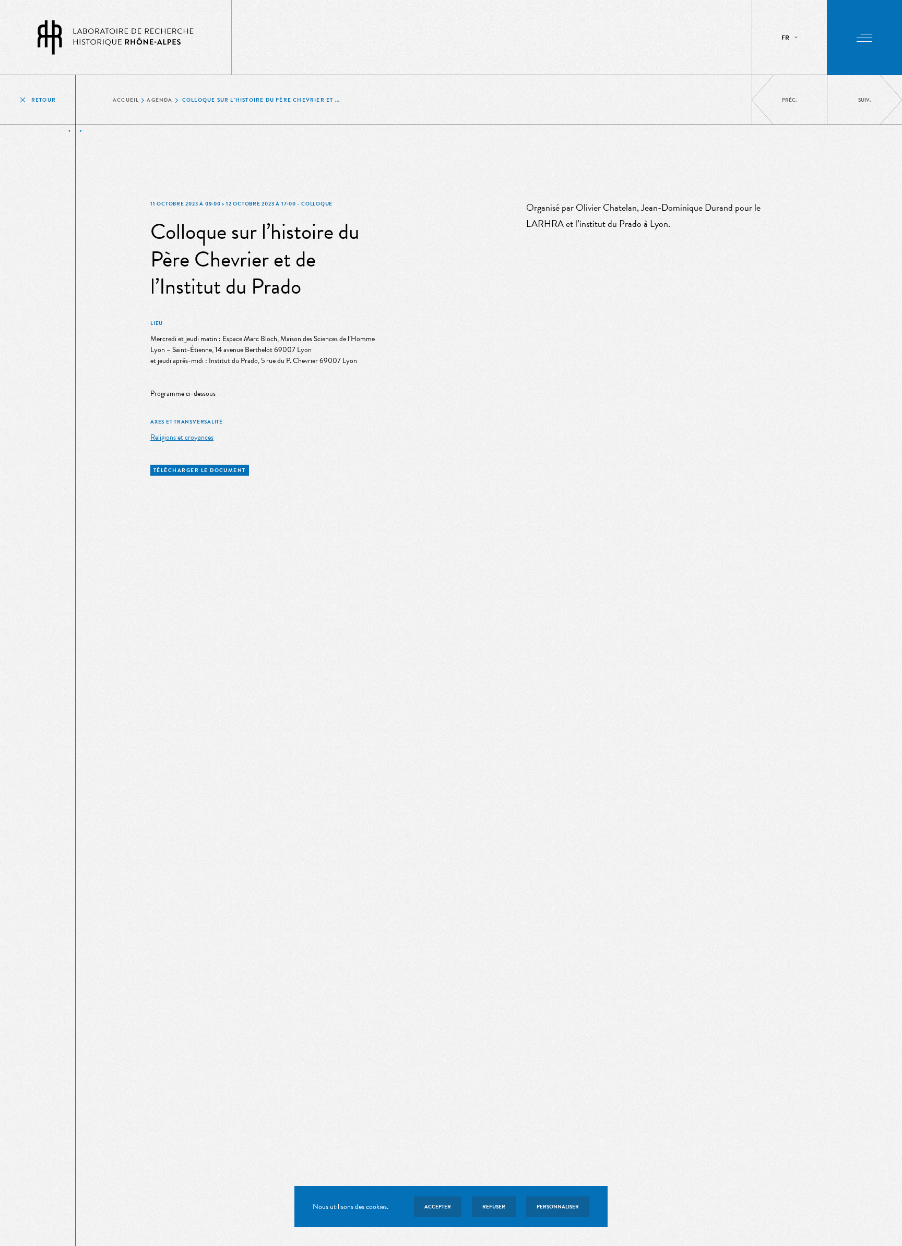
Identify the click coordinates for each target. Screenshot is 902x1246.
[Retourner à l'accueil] (116, 37)
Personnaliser (558, 1207)
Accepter (437, 1207)
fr (785, 37)
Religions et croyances (181, 437)
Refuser (493, 1207)
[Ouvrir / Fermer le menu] (864, 37)
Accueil (126, 100)
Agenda (159, 100)
